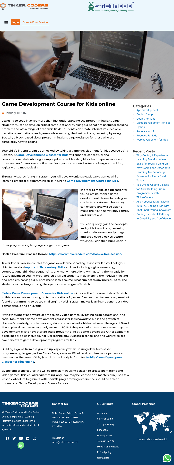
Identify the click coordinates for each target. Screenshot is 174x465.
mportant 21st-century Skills (45, 267)
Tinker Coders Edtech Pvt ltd (152, 439)
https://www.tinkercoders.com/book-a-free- (80, 254)
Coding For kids (145, 118)
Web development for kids (152, 139)
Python (140, 127)
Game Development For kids (153, 122)
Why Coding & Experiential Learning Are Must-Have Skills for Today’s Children (152, 159)
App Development (147, 110)
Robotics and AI (145, 131)
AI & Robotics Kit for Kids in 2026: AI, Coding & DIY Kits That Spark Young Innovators (153, 206)
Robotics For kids (146, 135)
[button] (6, 22)
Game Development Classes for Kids (42, 155)
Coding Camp (144, 114)
